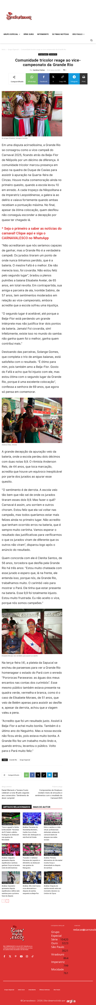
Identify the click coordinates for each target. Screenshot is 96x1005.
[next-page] (7, 900)
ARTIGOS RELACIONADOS (16, 807)
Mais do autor (41, 807)
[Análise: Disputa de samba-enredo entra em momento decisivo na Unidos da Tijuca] (53, 877)
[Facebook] (32, 774)
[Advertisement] (65, 13)
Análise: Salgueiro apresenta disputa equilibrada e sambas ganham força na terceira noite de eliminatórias (11, 863)
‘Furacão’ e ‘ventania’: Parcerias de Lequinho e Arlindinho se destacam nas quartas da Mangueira (31, 863)
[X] (38, 774)
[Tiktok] (32, 956)
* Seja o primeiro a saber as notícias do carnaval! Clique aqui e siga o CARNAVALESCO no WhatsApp (32, 233)
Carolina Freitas (39, 70)
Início (4, 49)
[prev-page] (3, 900)
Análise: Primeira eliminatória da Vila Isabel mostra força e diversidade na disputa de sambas (53, 863)
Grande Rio (53, 54)
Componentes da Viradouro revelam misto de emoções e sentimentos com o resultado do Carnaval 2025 (48, 794)
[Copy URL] (43, 774)
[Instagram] (27, 956)
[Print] (55, 774)
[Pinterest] (15, 956)
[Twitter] (10, 956)
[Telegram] (49, 774)
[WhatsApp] (26, 774)
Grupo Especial (13, 49)
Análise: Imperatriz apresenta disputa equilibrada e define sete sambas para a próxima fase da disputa (11, 891)
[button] (91, 40)
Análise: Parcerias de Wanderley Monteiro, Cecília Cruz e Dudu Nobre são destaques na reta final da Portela (32, 832)
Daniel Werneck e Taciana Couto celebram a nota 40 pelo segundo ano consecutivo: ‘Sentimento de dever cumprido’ (15, 794)
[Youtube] (21, 956)
